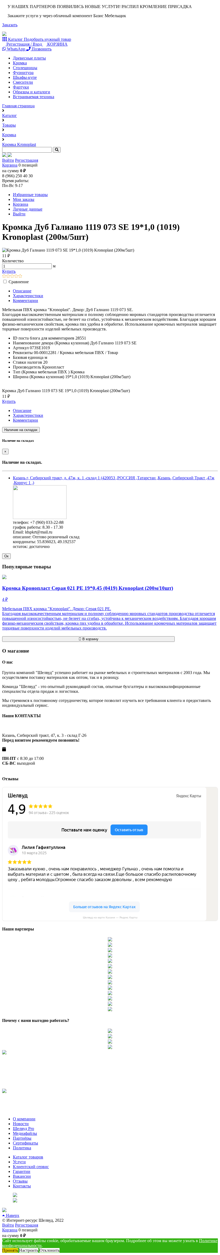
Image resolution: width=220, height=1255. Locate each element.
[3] (12, 276)
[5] (20, 276)
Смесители (23, 82)
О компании (24, 1119)
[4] (16, 276)
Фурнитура (23, 72)
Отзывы (20, 1181)
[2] (8, 276)
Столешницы (25, 67)
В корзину (89, 639)
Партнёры (22, 1138)
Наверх (12, 1215)
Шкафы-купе (25, 77)
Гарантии (21, 1171)
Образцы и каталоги (31, 92)
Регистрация (26, 160)
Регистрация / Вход (24, 44)
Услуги (19, 1162)
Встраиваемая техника (33, 96)
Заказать (9, 25)
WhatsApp (16, 49)
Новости (21, 1123)
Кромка (20, 63)
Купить (9, 271)
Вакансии (22, 1176)
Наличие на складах (21, 430)
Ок (6, 556)
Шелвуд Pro (23, 1128)
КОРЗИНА (57, 44)
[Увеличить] (40, 517)
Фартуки (21, 87)
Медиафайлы (25, 1133)
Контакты (22, 1186)
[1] (4, 276)
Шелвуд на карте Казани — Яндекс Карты (110, 917)
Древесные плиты (29, 58)
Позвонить (41, 49)
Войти (8, 160)
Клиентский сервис (31, 1166)
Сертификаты (25, 1143)
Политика (22, 1148)
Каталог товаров (28, 1157)
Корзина (9, 165)
